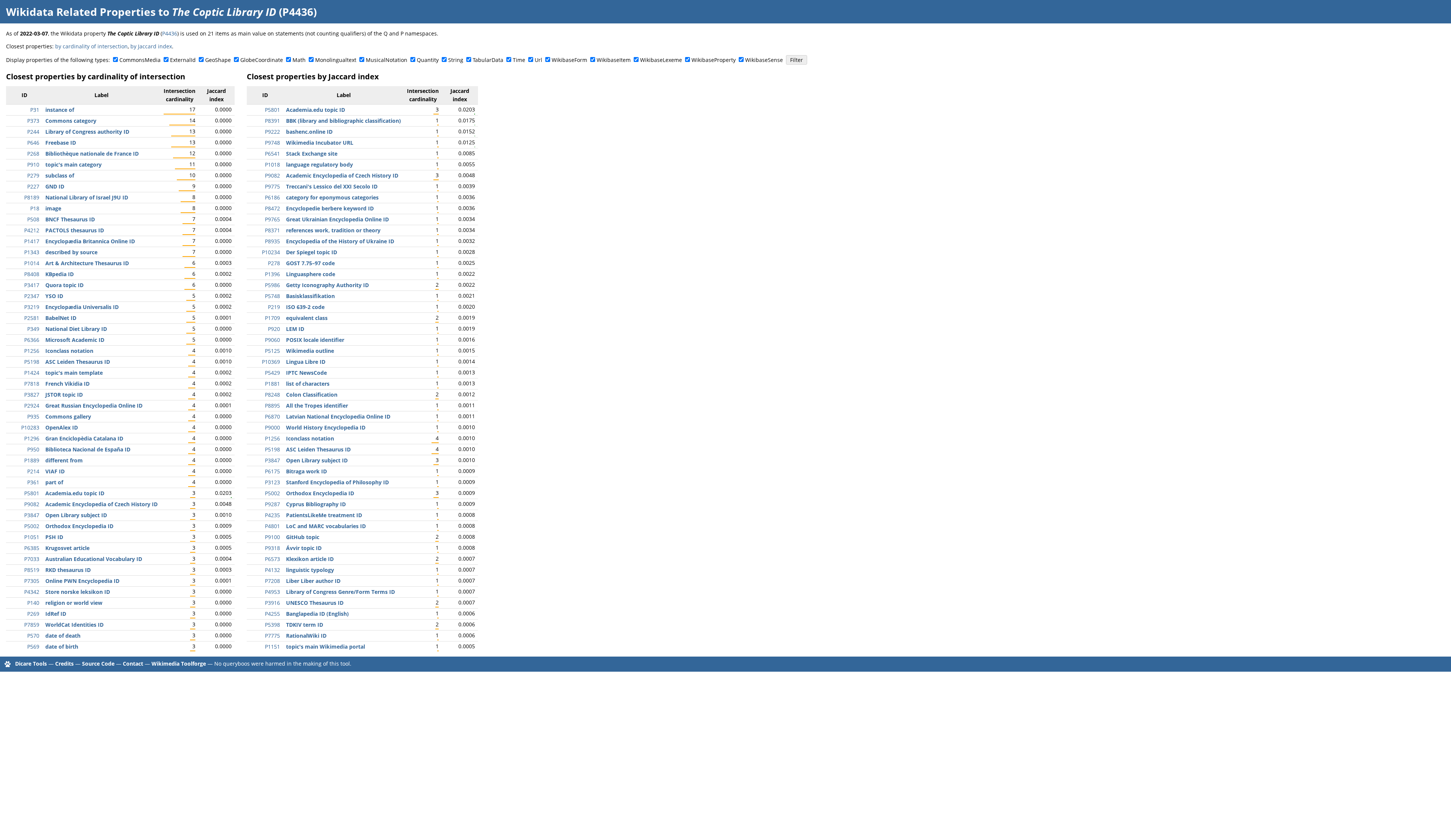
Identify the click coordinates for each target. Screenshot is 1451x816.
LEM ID (295, 328)
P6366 (31, 339)
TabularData (488, 59)
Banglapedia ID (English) (317, 613)
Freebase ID (60, 142)
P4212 (31, 230)
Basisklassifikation (310, 296)
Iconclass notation (69, 350)
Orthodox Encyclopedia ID (79, 526)
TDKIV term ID (304, 624)
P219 (274, 307)
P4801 (272, 526)
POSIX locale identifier (315, 339)
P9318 (272, 548)
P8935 (272, 241)
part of (54, 482)
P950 (33, 449)
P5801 (31, 493)
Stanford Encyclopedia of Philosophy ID (337, 482)
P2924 (31, 405)
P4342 (31, 591)
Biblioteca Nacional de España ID (87, 449)
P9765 (272, 219)
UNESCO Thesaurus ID (314, 602)
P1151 (272, 646)
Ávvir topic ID (304, 548)
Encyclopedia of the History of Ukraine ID (340, 241)
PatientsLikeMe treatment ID (324, 515)
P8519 (31, 569)
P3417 (31, 285)
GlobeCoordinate (261, 59)
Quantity (428, 59)
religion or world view (73, 602)
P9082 (31, 504)
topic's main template (74, 372)
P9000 (272, 427)
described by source (71, 252)
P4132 (272, 569)
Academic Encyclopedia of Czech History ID (101, 504)
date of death (62, 635)
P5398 (272, 624)
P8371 (272, 230)
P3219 (31, 307)
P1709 (272, 317)
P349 (33, 328)
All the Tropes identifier (317, 405)
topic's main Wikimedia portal (325, 646)
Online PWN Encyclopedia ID (82, 580)
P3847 (31, 515)
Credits (64, 663)
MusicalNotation (386, 59)
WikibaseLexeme (661, 59)
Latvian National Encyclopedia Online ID (338, 416)
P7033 (31, 559)
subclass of (59, 175)
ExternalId (183, 59)
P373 (33, 120)
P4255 (272, 613)
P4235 (272, 515)
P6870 (272, 416)
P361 (33, 482)
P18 (34, 208)
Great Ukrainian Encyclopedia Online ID (337, 219)
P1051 (31, 537)
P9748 (272, 142)
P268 (33, 153)
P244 (33, 131)
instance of (59, 109)
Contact (133, 663)
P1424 (31, 372)
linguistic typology (310, 569)
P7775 (272, 635)
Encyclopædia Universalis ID (82, 307)
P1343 (31, 252)
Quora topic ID (64, 285)
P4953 (272, 591)
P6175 (272, 471)
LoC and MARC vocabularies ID (326, 526)
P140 (33, 602)
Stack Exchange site (311, 153)
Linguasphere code (310, 274)
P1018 (272, 164)
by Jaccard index (151, 46)
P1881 (272, 383)
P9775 (272, 186)
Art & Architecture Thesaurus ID (87, 263)
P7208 (272, 580)
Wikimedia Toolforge (179, 663)
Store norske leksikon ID (77, 591)
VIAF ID (55, 471)
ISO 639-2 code (305, 307)
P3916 (272, 602)
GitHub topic (302, 537)
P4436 (169, 33)
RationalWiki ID (306, 635)
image (53, 208)
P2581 (31, 317)
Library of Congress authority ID (87, 131)
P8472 (272, 208)
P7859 (31, 624)
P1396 (272, 274)
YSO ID (54, 296)
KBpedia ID (59, 274)
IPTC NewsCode (306, 372)
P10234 (271, 252)
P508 (33, 219)
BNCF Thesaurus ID (70, 219)
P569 (33, 646)
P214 (33, 471)
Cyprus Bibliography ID (316, 504)
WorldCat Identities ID (74, 624)
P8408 (31, 274)
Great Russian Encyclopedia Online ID (93, 405)
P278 (274, 263)
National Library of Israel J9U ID (86, 197)
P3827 (31, 394)
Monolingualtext (335, 59)
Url (538, 59)
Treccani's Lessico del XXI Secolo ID (331, 186)
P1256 (31, 350)
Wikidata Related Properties (81, 12)
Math (299, 59)
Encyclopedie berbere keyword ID (330, 208)
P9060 (272, 339)
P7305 (31, 580)
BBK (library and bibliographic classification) (343, 120)
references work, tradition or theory (333, 230)
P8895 (272, 405)
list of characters (307, 383)
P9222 (272, 131)
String (455, 59)
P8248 (272, 394)
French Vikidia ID (67, 383)
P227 (33, 186)
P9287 (272, 504)
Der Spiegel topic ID (311, 252)
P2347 (31, 296)
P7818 (31, 383)
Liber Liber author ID (313, 580)
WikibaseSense (764, 59)
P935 (33, 416)
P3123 (272, 482)
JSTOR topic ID (64, 394)
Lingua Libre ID (305, 361)
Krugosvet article (67, 548)
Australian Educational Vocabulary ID (93, 559)
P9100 (272, 537)
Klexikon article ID (310, 559)
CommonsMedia (140, 59)
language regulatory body (319, 164)
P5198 (31, 361)
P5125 (272, 350)
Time (519, 59)
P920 (274, 328)
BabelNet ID (60, 317)
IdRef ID (55, 613)
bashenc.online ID (309, 131)
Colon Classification (311, 394)
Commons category (70, 120)
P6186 (272, 197)
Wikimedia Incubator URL (319, 142)
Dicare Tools (31, 663)
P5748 (272, 296)
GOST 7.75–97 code (310, 263)
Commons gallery (68, 416)
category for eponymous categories (332, 197)
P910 (33, 164)
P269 (33, 613)
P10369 (271, 361)
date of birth (61, 646)
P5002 (31, 526)
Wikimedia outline (310, 350)
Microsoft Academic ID (74, 339)
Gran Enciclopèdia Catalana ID (84, 438)
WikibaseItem (614, 59)
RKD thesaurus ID (68, 569)
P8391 (272, 120)
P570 (33, 635)
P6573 (272, 559)
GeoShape (218, 59)
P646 (33, 142)
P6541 (272, 153)
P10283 (30, 427)
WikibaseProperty (713, 59)
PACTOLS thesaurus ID (74, 230)
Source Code (98, 663)
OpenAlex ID (61, 427)
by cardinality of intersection (91, 46)
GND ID (54, 186)
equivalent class (307, 317)
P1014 (31, 263)
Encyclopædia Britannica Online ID (90, 241)
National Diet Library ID (76, 328)
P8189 (31, 197)
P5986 (272, 285)
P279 (33, 175)
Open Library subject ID (76, 515)
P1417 (31, 241)
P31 (34, 109)
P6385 (31, 548)
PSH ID (54, 537)
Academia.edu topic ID (74, 493)
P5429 (272, 372)
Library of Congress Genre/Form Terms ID (340, 591)
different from (64, 460)
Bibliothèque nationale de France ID (92, 153)
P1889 (31, 460)
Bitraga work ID (306, 471)
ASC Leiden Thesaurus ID (77, 361)
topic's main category (73, 164)
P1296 (31, 438)
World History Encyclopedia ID (325, 427)
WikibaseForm (569, 59)
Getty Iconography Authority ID (327, 285)
